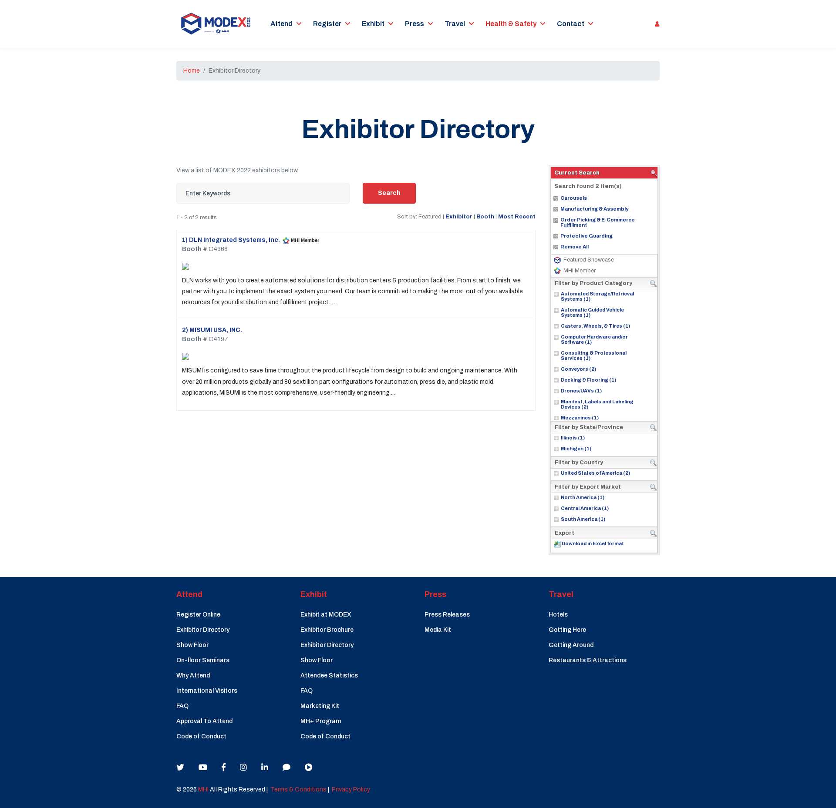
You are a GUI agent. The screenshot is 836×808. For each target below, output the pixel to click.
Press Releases (447, 614)
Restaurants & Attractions (588, 660)
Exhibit (373, 23)
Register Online (198, 614)
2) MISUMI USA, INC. (212, 330)
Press (414, 23)
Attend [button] (281, 23)
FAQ (182, 706)
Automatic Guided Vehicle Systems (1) (592, 312)
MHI (203, 789)
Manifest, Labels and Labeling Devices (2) (597, 404)
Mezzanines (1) (580, 417)
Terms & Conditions (298, 789)
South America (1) (583, 519)
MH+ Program (320, 721)
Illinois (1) (573, 437)
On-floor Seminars (202, 660)
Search (389, 193)
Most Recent (517, 216)
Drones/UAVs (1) (581, 390)
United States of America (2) (595, 473)
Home (191, 70)
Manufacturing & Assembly (594, 208)
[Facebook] (224, 767)
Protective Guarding (586, 235)
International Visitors (206, 690)
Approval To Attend (204, 721)
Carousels (573, 198)
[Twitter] (180, 767)
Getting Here (567, 630)
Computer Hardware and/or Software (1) (594, 339)
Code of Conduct (201, 736)
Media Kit (438, 630)
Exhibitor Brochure (327, 630)
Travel (455, 23)
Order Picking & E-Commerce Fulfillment (597, 222)
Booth (485, 216)
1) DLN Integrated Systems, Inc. (231, 240)
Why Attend (193, 675)
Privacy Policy (351, 789)
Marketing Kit (319, 706)
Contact (570, 23)
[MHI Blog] (286, 767)
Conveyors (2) (578, 369)
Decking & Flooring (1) (588, 379)
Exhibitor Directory (202, 630)
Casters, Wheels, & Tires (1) (595, 326)
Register (327, 23)
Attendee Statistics (329, 675)
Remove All (574, 246)
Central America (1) (585, 508)
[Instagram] (243, 767)
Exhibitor (458, 216)
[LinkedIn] (264, 767)
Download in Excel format (593, 543)
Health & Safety (510, 23)
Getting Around (571, 645)
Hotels (558, 614)
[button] (655, 24)
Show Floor (192, 645)
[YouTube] (203, 767)
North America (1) (582, 497)
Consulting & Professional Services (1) (594, 355)
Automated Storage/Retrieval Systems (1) (597, 296)
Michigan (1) (576, 448)
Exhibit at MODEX (325, 614)
